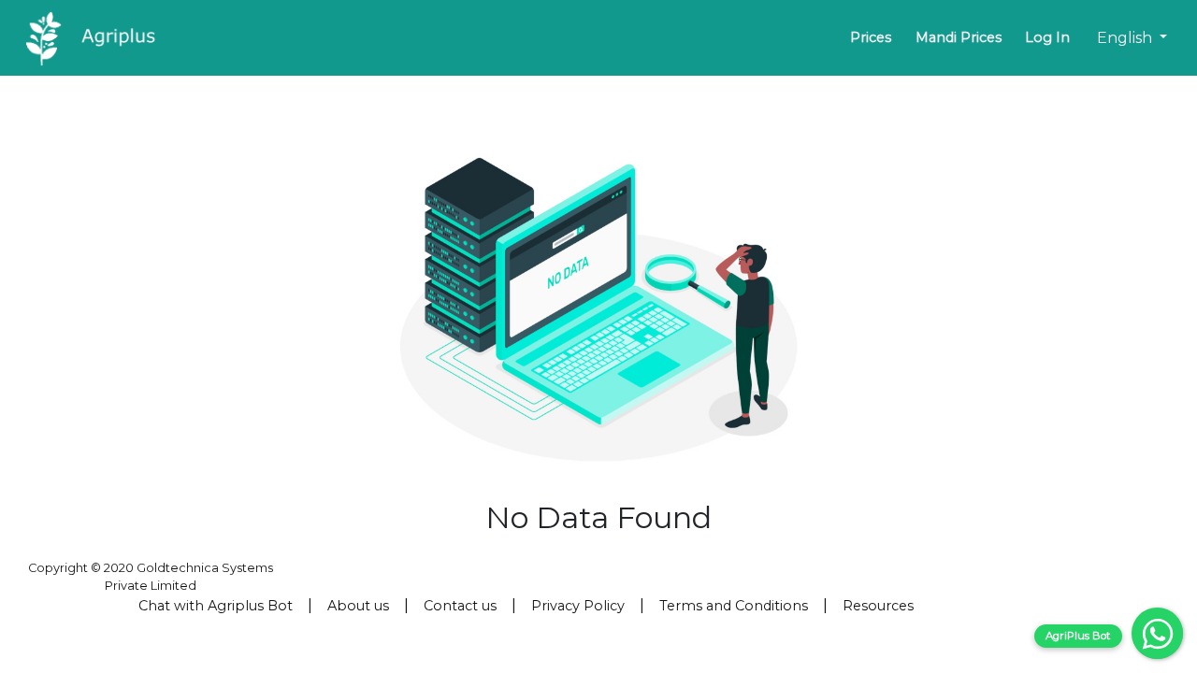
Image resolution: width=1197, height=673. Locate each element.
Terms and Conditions (733, 605)
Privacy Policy (578, 605)
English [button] (1126, 38)
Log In (1047, 37)
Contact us (460, 605)
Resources (878, 605)
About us (358, 605)
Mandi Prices (959, 37)
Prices (870, 37)
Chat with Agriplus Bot (215, 605)
